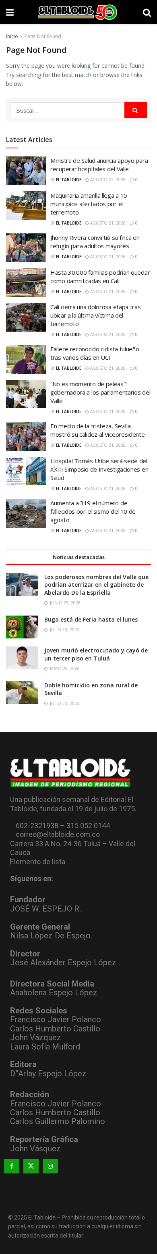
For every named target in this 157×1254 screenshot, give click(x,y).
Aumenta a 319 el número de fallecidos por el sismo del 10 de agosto (93, 511)
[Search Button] (147, 12)
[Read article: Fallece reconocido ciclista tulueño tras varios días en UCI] (26, 359)
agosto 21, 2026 (107, 223)
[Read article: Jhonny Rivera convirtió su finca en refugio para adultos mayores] (26, 247)
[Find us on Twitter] (31, 1166)
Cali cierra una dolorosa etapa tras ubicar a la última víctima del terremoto (95, 315)
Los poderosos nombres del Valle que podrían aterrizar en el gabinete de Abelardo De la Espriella (96, 584)
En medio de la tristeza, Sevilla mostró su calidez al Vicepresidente (97, 430)
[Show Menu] (10, 12)
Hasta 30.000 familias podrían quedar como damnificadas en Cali (100, 276)
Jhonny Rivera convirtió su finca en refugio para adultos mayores (95, 241)
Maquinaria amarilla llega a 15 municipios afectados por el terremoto (88, 203)
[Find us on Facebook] (11, 1166)
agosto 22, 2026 (107, 179)
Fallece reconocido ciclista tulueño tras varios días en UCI (94, 353)
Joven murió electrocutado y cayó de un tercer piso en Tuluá (96, 654)
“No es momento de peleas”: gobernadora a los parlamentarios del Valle (100, 392)
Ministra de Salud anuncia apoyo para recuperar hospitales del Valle (99, 164)
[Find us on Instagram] (50, 1166)
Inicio (12, 36)
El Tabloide (68, 179)
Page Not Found (43, 36)
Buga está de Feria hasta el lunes (91, 619)
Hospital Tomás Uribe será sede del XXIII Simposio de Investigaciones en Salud (99, 469)
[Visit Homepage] (78, 12)
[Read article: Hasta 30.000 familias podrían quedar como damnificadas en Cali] (26, 282)
